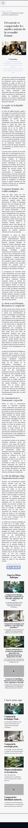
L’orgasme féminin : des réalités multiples (12, 63)
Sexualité (9, 11)
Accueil (3, 11)
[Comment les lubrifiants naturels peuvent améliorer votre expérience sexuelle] (14, 671)
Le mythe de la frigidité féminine (12, 61)
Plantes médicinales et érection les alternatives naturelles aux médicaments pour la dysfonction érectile (14, 653)
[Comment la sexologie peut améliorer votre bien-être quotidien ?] (14, 616)
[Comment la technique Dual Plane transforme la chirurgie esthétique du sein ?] (14, 587)
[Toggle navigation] (3, 3)
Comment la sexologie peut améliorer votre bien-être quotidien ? (14, 625)
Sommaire (13, 59)
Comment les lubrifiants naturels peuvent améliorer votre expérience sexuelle (14, 681)
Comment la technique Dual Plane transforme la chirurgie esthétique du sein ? (14, 597)
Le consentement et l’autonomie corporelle (13, 69)
